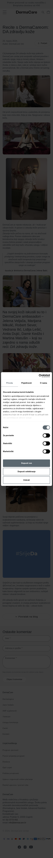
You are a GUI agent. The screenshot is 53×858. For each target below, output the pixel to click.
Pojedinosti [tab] (26, 383)
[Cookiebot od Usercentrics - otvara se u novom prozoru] (39, 375)
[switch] (46, 435)
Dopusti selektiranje (27, 471)
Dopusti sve (26, 463)
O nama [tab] (43, 383)
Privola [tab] (9, 383)
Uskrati (26, 480)
